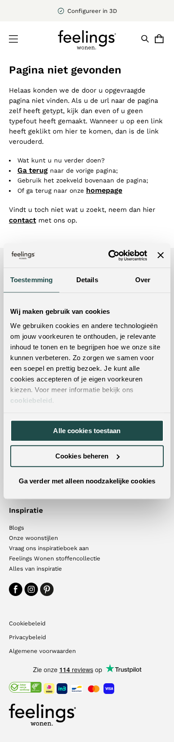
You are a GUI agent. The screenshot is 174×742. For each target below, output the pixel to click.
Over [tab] (142, 280)
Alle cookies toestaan (86, 430)
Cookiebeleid (27, 623)
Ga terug (32, 170)
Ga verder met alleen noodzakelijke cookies (87, 481)
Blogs (16, 527)
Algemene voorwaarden (42, 651)
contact (22, 220)
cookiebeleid (31, 400)
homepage (104, 190)
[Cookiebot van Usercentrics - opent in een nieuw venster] (110, 255)
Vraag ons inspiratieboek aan (49, 548)
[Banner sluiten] (160, 255)
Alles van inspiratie (35, 568)
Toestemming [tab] (31, 280)
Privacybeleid (27, 637)
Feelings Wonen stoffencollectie (54, 558)
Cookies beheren (82, 456)
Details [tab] (87, 280)
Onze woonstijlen (33, 538)
